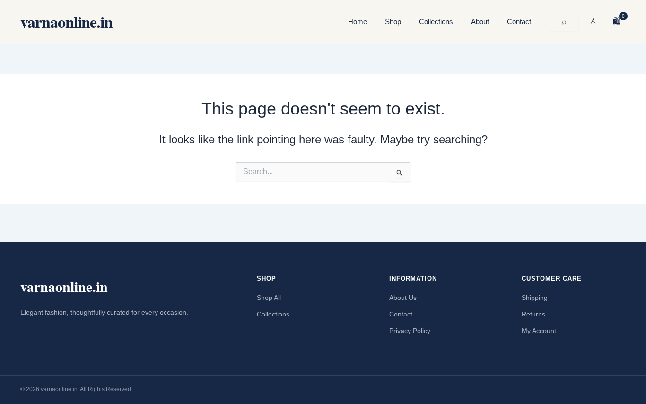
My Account (539, 330)
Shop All (269, 297)
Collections (436, 22)
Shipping (535, 297)
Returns (533, 314)
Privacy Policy (409, 330)
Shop (393, 22)
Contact (519, 22)
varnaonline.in (66, 22)
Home (357, 22)
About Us (403, 297)
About (480, 22)
